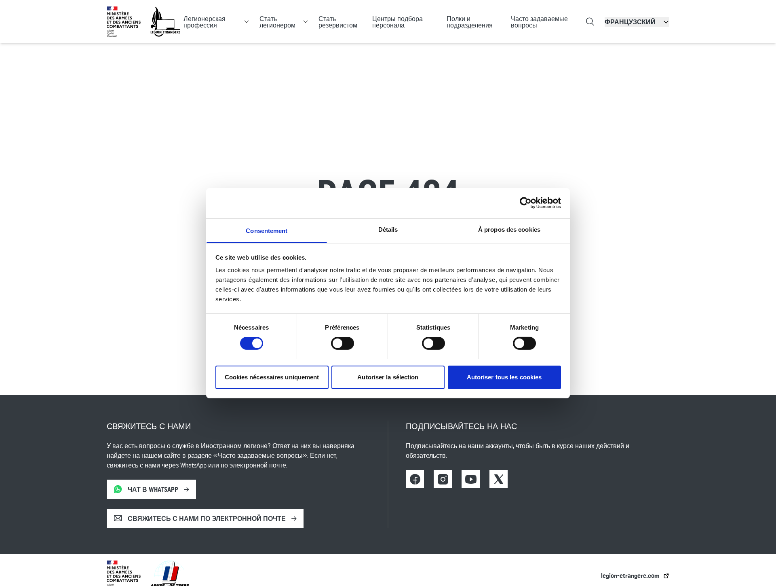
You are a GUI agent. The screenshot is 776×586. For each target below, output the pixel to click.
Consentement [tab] (266, 230)
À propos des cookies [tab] (509, 229)
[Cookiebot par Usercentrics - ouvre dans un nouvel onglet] (525, 203)
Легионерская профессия (204, 21)
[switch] (342, 343)
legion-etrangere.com (630, 575)
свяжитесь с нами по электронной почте (207, 518)
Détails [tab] (388, 229)
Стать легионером (277, 21)
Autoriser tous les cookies (504, 376)
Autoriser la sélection (387, 376)
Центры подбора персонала (397, 21)
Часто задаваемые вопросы (539, 21)
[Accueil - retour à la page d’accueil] (165, 21)
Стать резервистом (337, 21)
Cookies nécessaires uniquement (272, 376)
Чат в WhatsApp (153, 489)
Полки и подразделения (470, 21)
